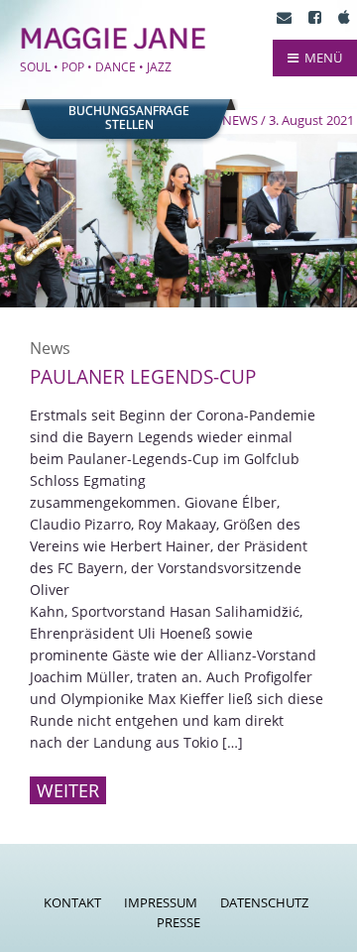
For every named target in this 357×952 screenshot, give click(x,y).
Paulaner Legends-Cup (143, 377)
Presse (178, 922)
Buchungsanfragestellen (128, 118)
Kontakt (72, 902)
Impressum (160, 902)
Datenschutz (264, 902)
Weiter (68, 790)
